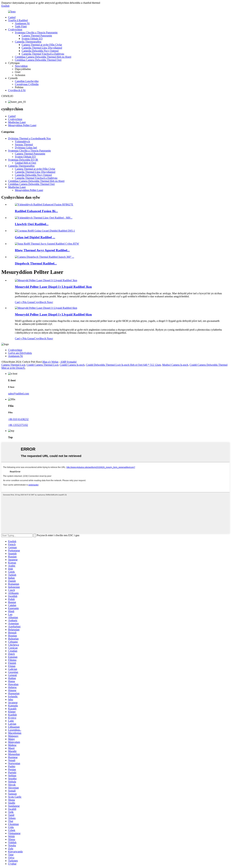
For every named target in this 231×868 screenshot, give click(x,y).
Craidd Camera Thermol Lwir (42, 364)
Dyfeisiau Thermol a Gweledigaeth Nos (29, 138)
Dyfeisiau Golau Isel (26, 147)
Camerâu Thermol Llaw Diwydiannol (42, 47)
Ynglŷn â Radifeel (18, 20)
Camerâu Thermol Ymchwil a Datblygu (43, 53)
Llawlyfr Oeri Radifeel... (32, 224)
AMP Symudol (68, 361)
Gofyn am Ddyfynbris (20, 353)
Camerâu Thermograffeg (28, 41)
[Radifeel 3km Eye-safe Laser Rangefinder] (46, 280)
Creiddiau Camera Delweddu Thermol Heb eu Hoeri (43, 56)
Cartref (12, 17)
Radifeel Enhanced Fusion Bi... (36, 211)
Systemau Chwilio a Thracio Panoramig (36, 32)
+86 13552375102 (18, 425)
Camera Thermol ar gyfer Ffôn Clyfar (42, 44)
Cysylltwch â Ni (17, 90)
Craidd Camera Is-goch (72, 364)
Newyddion (21, 66)
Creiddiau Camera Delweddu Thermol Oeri (38, 59)
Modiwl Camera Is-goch (175, 364)
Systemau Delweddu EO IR (23, 159)
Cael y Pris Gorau (24, 302)
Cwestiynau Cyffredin (27, 84)
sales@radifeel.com (18, 393)
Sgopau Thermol (24, 144)
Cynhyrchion (15, 29)
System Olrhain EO (32, 38)
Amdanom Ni (22, 23)
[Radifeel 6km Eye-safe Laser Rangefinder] (46, 307)
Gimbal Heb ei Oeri (25, 162)
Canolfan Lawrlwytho (27, 81)
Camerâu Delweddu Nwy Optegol (40, 50)
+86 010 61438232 (18, 419)
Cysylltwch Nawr (43, 302)
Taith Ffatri (21, 26)
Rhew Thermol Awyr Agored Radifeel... (42, 250)
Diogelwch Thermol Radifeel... (36, 263)
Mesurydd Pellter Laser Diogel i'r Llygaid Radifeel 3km (53, 287)
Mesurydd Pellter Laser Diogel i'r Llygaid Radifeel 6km (53, 314)
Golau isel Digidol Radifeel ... (35, 237)
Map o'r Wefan (50, 361)
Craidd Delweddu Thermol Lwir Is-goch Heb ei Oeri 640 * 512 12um (123, 364)
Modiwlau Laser (17, 122)
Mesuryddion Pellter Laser (22, 125)
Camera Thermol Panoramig (37, 35)
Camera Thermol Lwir (13, 364)
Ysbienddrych (22, 141)
